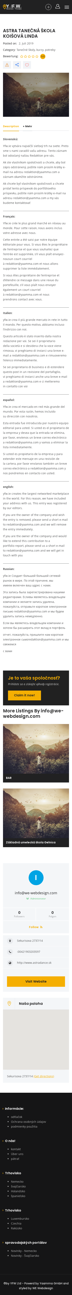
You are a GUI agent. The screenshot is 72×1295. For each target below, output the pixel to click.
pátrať (15, 1159)
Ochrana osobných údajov (28, 1122)
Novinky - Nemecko (24, 1251)
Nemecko (17, 1181)
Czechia (16, 1223)
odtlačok (16, 1117)
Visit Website (36, 981)
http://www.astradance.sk (34, 963)
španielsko (18, 1196)
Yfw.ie (7, 223)
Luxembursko (20, 1218)
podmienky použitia (24, 1126)
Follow (34, 927)
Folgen (52, 914)
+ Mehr (27, 126)
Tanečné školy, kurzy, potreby (36, 50)
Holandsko (18, 1191)
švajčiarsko (18, 1186)
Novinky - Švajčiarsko (25, 1256)
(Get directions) (44, 1076)
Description (11, 126)
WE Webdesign (42, 1288)
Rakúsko (16, 1228)
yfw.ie (7, 320)
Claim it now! (24, 695)
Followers (19, 914)
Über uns (17, 1154)
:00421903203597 (28, 952)
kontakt (16, 1149)
